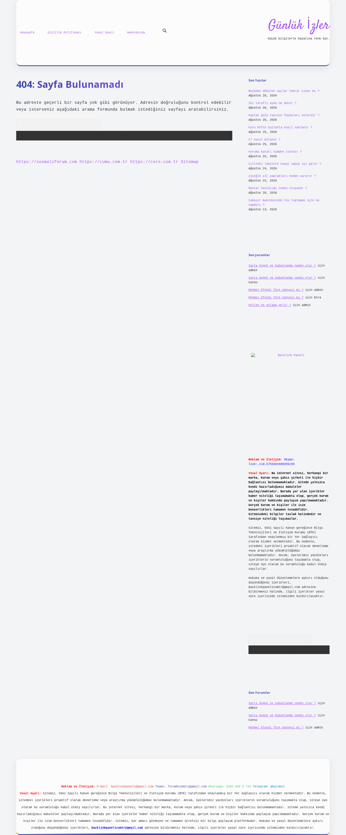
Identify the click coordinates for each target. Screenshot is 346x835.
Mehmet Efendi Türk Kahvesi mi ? (275, 290)
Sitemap (190, 162)
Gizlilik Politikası (64, 32)
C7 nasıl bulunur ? (264, 139)
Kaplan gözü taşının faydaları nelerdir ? (283, 115)
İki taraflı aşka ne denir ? (272, 103)
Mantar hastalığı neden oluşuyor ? (277, 188)
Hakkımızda (136, 32)
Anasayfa (27, 32)
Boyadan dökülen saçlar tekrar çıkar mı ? (283, 91)
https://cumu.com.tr (104, 162)
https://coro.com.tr (154, 162)
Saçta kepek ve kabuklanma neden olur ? (282, 266)
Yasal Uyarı (104, 32)
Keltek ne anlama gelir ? (269, 305)
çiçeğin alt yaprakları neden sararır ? (282, 176)
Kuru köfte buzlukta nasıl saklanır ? (280, 127)
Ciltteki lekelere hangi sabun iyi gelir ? (284, 164)
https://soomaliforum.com (46, 162)
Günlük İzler (298, 25)
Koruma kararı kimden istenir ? (275, 152)
